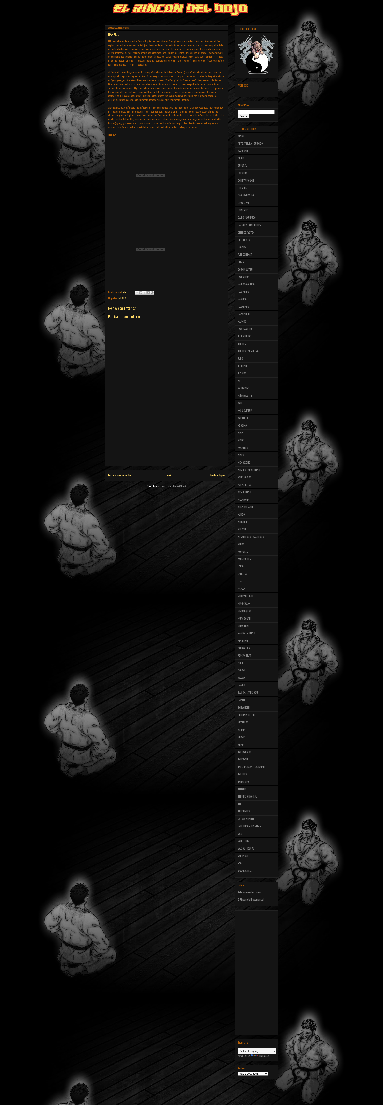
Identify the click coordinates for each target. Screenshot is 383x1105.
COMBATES (243, 210)
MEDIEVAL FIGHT (245, 596)
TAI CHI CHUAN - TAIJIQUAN (251, 766)
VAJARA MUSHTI (246, 819)
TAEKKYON (243, 759)
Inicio (169, 475)
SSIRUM (241, 729)
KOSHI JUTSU (244, 492)
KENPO (241, 455)
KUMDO (241, 514)
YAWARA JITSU (245, 870)
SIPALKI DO (243, 722)
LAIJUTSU (242, 573)
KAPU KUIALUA (245, 410)
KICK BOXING (244, 462)
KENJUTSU (243, 447)
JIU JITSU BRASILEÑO (248, 351)
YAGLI (240, 863)
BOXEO (241, 158)
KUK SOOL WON (245, 507)
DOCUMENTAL (244, 240)
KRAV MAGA (243, 499)
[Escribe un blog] (141, 293)
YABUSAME (243, 856)
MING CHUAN (244, 603)
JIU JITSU (242, 344)
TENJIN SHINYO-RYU (247, 796)
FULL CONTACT (245, 254)
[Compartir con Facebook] (148, 293)
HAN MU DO (243, 291)
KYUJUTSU (243, 551)
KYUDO (241, 544)
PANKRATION (244, 648)
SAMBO (241, 685)
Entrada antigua (216, 475)
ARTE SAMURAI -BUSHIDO (250, 143)
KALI (240, 403)
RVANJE (241, 677)
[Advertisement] (166, 438)
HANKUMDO (243, 306)
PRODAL (241, 670)
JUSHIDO (242, 373)
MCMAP (241, 588)
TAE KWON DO (244, 752)
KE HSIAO (242, 425)
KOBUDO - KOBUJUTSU (249, 470)
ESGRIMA (242, 247)
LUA (240, 581)
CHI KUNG (242, 188)
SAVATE (241, 700)
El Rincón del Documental (251, 899)
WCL (240, 833)
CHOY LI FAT (243, 202)
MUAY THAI (243, 626)
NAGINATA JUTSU (246, 633)
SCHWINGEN (244, 707)
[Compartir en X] (145, 293)
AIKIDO (241, 136)
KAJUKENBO (243, 388)
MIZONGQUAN (244, 611)
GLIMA (241, 262)
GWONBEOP (243, 277)
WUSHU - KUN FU (246, 848)
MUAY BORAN (244, 618)
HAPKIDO (122, 298)
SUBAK (241, 737)
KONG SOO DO (244, 477)
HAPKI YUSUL (244, 314)
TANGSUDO (243, 781)
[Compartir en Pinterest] (152, 293)
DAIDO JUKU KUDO (247, 217)
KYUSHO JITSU (245, 559)
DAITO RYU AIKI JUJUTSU (250, 225)
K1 (239, 381)
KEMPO (241, 433)
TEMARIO (242, 789)
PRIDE (240, 663)
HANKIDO (242, 299)
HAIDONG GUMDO (246, 284)
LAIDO (241, 566)
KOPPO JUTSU (244, 484)
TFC (239, 804)
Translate (264, 1056)
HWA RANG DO (245, 329)
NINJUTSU (243, 640)
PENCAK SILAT (244, 655)
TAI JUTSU (243, 774)
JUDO (240, 358)
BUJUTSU (242, 165)
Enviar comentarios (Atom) (173, 486)
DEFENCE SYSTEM (246, 232)
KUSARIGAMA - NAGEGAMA (251, 537)
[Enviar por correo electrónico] (137, 293)
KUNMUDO (243, 522)
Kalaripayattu (245, 395)
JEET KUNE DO (244, 336)
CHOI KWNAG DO (246, 195)
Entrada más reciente (119, 475)
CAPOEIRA (242, 173)
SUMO (241, 744)
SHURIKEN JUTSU (246, 715)
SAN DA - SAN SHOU (248, 692)
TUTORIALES (244, 811)
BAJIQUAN (243, 151)
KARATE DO (243, 418)
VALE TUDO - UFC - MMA (249, 826)
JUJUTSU (242, 366)
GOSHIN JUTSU (245, 269)
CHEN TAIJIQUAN (246, 180)
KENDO (241, 440)
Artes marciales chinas (249, 892)
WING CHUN (243, 841)
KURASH (242, 529)
